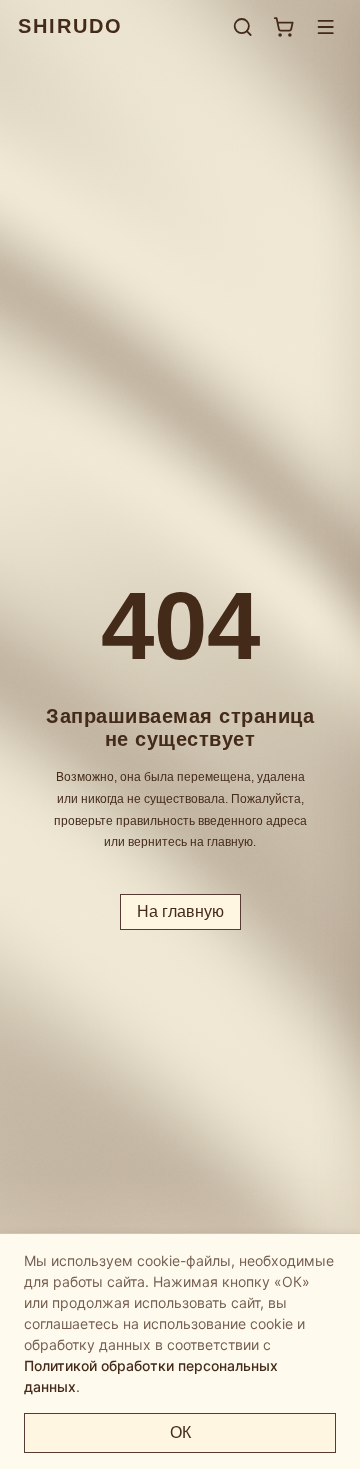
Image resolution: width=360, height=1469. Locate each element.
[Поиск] (242, 26)
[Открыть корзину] (283, 26)
